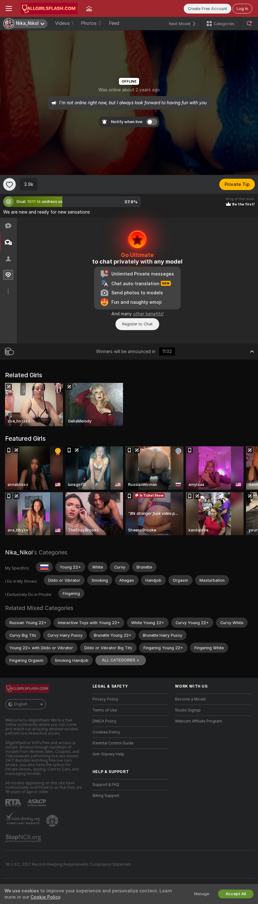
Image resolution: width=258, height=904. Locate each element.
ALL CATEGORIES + (120, 660)
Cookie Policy (45, 897)
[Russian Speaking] (44, 567)
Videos (64, 23)
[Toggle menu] (9, 8)
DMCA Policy (104, 721)
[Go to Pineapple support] (52, 821)
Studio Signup (188, 710)
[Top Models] (89, 8)
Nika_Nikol (19, 552)
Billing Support (106, 795)
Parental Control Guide (113, 743)
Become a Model (190, 699)
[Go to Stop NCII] (23, 838)
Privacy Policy (105, 699)
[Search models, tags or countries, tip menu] (249, 23)
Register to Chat (137, 324)
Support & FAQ (106, 784)
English (20, 704)
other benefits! (148, 313)
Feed (114, 23)
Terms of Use (105, 710)
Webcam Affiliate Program (198, 721)
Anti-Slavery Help (108, 754)
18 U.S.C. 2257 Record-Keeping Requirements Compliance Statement (68, 864)
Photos (91, 23)
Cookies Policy (106, 732)
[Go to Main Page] (49, 8)
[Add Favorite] (9, 184)
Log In (242, 8)
